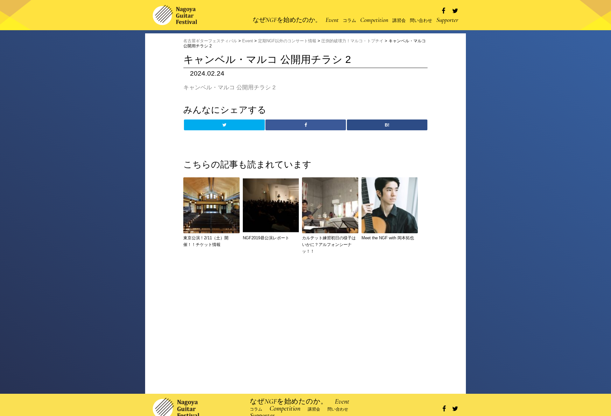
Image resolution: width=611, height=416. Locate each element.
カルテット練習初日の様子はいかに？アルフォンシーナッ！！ (329, 244)
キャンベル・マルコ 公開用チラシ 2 (229, 87)
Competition (374, 20)
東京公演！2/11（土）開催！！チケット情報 (205, 241)
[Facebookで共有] (443, 11)
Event (332, 20)
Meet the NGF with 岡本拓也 (388, 237)
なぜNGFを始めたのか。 (287, 20)
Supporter (447, 20)
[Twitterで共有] (455, 11)
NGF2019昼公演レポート (266, 237)
